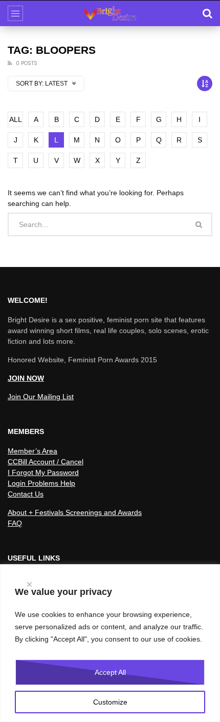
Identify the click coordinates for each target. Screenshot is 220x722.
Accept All (110, 672)
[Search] (207, 13)
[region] (110, 643)
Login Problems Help (41, 483)
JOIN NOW (26, 378)
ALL (15, 119)
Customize (110, 702)
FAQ (15, 523)
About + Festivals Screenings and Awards (75, 512)
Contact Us (25, 494)
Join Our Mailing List (41, 397)
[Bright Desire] (110, 13)
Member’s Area (32, 451)
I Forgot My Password (43, 472)
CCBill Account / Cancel (45, 462)
